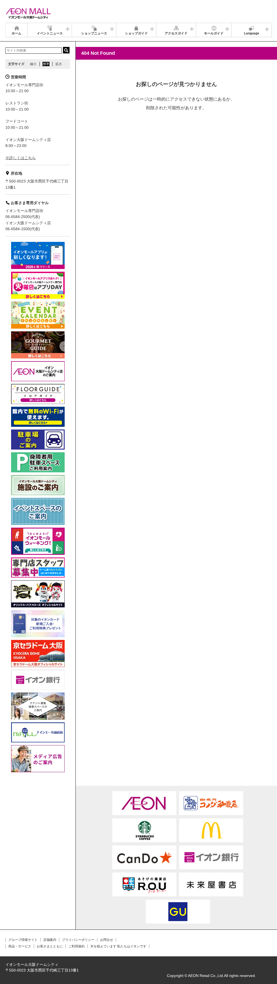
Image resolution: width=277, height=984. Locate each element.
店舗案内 (49, 940)
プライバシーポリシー (78, 940)
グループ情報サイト (23, 940)
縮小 (33, 64)
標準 (46, 64)
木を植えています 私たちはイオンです (118, 946)
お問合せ (106, 940)
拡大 (58, 64)
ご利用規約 (76, 946)
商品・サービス (19, 946)
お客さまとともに (50, 946)
